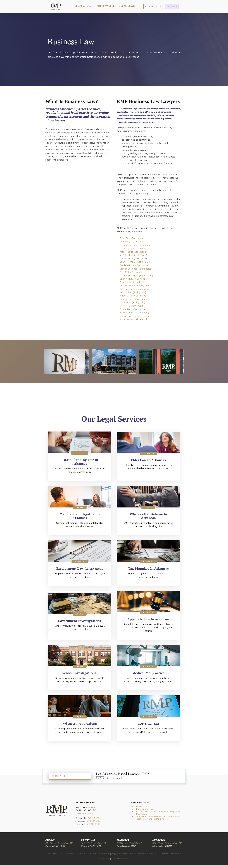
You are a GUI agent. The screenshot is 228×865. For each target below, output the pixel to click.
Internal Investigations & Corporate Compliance (158, 811)
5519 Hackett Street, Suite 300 (59, 843)
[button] (83, 6)
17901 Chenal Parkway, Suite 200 (167, 843)
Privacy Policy (104, 859)
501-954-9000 (93, 824)
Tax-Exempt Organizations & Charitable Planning (158, 816)
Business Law (142, 807)
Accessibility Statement (120, 859)
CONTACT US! (61, 776)
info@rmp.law (88, 813)
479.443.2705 (93, 807)
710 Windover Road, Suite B (129, 843)
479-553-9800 (94, 818)
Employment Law (144, 809)
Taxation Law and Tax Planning (150, 819)
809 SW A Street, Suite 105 (93, 843)
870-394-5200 (93, 821)
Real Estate (141, 814)
